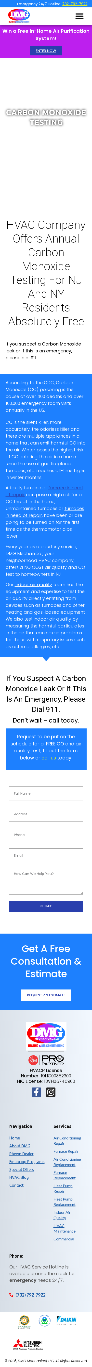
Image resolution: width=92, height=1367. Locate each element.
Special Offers (21, 1169)
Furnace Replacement (64, 1175)
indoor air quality (33, 584)
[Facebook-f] (36, 1092)
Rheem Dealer (21, 1154)
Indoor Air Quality (62, 1215)
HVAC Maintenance (64, 1228)
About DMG (19, 1146)
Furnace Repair (66, 1151)
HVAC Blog (19, 1177)
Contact (16, 1185)
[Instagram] (50, 1092)
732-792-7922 (74, 3)
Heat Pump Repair (63, 1188)
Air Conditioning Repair (67, 1141)
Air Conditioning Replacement (67, 1162)
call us (48, 758)
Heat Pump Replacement (64, 1202)
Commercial (63, 1238)
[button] (79, 16)
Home (14, 1138)
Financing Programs (27, 1161)
